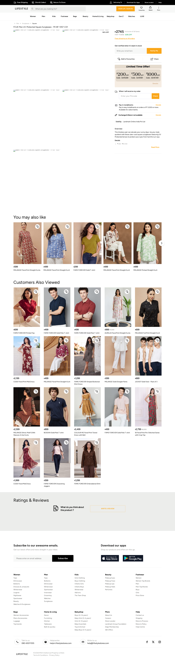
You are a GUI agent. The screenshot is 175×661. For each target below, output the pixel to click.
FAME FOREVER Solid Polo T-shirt (56, 333)
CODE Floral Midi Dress (22, 484)
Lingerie (16, 593)
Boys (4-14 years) (81, 615)
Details (155, 83)
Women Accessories (21, 615)
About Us (108, 615)
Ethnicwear (17, 581)
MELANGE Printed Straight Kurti (145, 270)
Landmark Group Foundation (115, 624)
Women (138, 578)
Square (34, 23)
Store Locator (110, 621)
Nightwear (17, 595)
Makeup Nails (110, 587)
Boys (137, 590)
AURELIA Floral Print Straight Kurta (117, 333)
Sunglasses (25, 23)
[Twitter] (153, 642)
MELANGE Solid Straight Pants (116, 382)
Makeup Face (110, 581)
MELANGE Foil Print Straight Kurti (147, 333)
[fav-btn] (37, 226)
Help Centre (140, 627)
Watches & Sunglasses (21, 604)
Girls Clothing (80, 578)
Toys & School (80, 627)
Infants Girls (79, 584)
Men (17, 23)
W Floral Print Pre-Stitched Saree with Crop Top (147, 434)
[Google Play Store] (133, 558)
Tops (15, 578)
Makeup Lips (109, 584)
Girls (137, 593)
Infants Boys (79, 587)
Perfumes (108, 590)
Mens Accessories (20, 618)
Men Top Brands (142, 587)
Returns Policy (141, 624)
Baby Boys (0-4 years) (83, 630)
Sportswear (17, 598)
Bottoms (16, 584)
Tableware (48, 624)
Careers (108, 618)
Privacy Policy (54, 655)
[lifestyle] (21, 8)
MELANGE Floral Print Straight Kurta (26, 270)
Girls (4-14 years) (81, 621)
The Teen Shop (80, 595)
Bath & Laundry (49, 627)
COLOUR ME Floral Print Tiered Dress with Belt (85, 434)
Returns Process (142, 621)
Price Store (140, 595)
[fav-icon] (142, 8)
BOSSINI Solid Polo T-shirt (54, 433)
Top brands (17, 624)
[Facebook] (147, 642)
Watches (47, 598)
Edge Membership (112, 627)
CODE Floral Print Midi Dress (24, 382)
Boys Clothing (80, 581)
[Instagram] (160, 642)
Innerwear (48, 593)
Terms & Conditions (40, 655)
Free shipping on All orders (125, 39)
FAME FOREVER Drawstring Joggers (54, 485)
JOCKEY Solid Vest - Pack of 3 (146, 382)
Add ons (78, 593)
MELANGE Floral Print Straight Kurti (56, 270)
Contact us (140, 615)
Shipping (139, 618)
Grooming (48, 595)
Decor (46, 615)
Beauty (16, 601)
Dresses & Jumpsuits (21, 587)
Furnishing (48, 618)
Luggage (16, 621)
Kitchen (47, 621)
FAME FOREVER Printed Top (24, 333)
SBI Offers (109, 630)
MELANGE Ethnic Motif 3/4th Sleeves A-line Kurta (24, 434)
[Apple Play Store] (110, 558)
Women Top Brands (143, 581)
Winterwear (17, 590)
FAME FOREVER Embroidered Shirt (87, 484)
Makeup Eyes (110, 578)
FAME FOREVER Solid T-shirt (84, 270)
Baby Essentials (80, 624)
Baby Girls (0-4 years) (83, 618)
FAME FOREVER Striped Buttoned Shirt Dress (87, 383)
